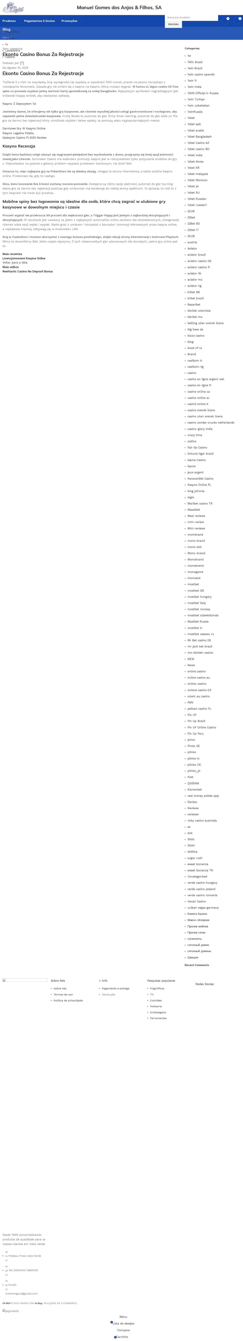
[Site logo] (22, 7)
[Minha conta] (236, 7)
